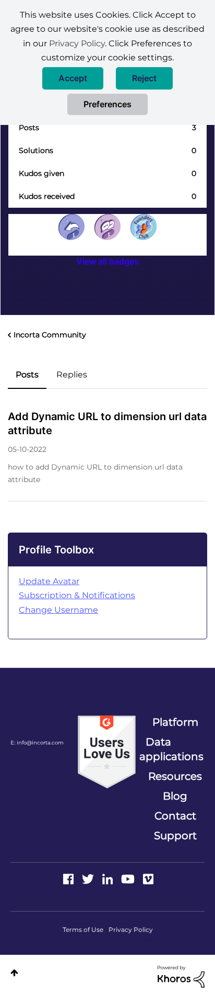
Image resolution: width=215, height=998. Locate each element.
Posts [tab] (27, 375)
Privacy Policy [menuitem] (131, 929)
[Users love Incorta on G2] (106, 751)
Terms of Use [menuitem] (83, 929)
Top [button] (14, 972)
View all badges (107, 261)
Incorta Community (50, 334)
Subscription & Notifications (77, 595)
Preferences (107, 104)
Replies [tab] (71, 375)
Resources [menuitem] (175, 776)
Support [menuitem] (175, 835)
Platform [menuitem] (175, 722)
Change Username (58, 610)
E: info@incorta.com (37, 742)
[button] (72, 78)
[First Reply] (71, 227)
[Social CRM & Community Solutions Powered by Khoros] (181, 976)
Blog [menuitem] (175, 796)
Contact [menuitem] (175, 816)
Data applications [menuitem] (171, 749)
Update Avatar (49, 581)
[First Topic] (107, 227)
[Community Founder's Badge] (143, 227)
